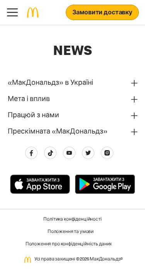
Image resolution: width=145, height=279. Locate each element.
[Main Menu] (12, 12)
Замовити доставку (102, 13)
